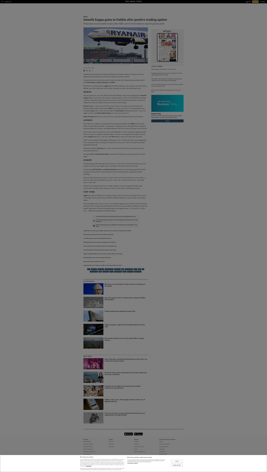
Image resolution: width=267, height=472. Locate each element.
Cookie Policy (88, 466)
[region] (133, 463)
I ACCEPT (177, 461)
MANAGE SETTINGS (177, 465)
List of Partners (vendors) (132, 463)
